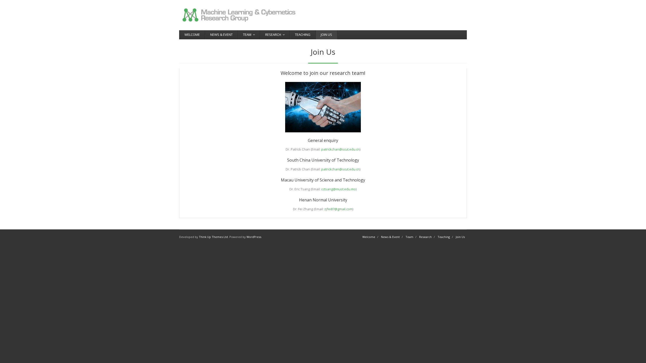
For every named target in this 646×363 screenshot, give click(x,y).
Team (247, 34)
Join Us (326, 34)
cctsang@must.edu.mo (338, 189)
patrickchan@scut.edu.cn (340, 149)
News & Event (221, 34)
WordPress (254, 237)
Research (273, 34)
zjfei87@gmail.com (338, 209)
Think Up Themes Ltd (213, 237)
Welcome (192, 34)
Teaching (302, 34)
